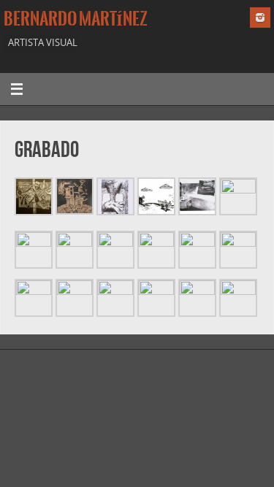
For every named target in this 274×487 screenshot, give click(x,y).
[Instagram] (260, 17)
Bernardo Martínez (76, 19)
